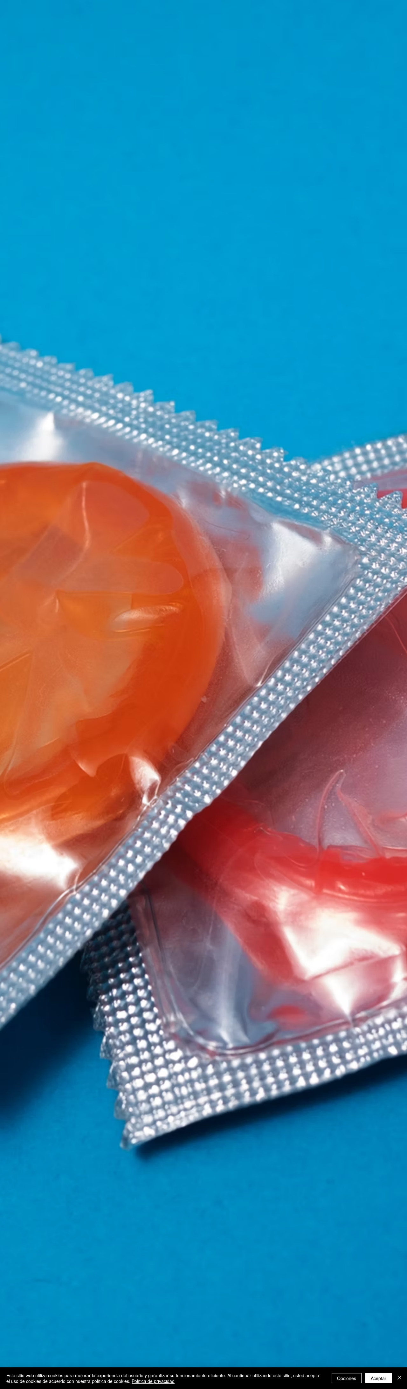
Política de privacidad (153, 1381)
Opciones (346, 1378)
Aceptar (378, 1378)
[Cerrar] (399, 1378)
